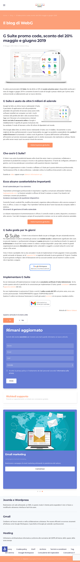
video (12, 174)
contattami (65, 284)
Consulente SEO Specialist (48, 553)
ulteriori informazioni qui (33, 174)
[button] (4, 5)
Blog (27, 46)
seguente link (31, 255)
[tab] (37, 491)
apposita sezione (10, 287)
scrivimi (48, 296)
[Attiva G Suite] (40, 267)
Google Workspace (26, 553)
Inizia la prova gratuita (40, 145)
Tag (72, 549)
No (23, 320)
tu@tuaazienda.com (10, 193)
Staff (33, 549)
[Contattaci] (40, 303)
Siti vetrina (9, 553)
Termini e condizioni (58, 549)
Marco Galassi (72, 310)
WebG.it (25, 559)
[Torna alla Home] (40, 5)
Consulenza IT (69, 553)
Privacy (9, 549)
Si (10, 320)
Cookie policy (21, 549)
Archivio (43, 549)
